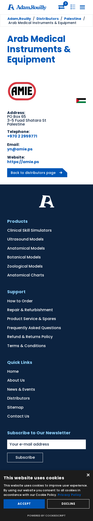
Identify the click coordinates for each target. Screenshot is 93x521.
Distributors (18, 398)
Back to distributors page (33, 172)
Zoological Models (25, 266)
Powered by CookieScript (46, 515)
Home (13, 371)
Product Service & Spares (31, 318)
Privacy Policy (69, 495)
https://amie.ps (23, 162)
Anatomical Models (26, 248)
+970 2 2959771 (22, 136)
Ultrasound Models (25, 239)
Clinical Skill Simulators (29, 230)
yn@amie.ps (19, 149)
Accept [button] (24, 504)
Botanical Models (24, 257)
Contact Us (18, 416)
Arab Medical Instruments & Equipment (39, 49)
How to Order (20, 301)
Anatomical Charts (25, 275)
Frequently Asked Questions (34, 328)
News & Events (21, 389)
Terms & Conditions (26, 346)
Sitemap (15, 407)
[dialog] (46, 495)
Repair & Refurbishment (30, 310)
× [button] (87, 475)
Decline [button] (68, 504)
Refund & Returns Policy (30, 336)
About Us (16, 380)
